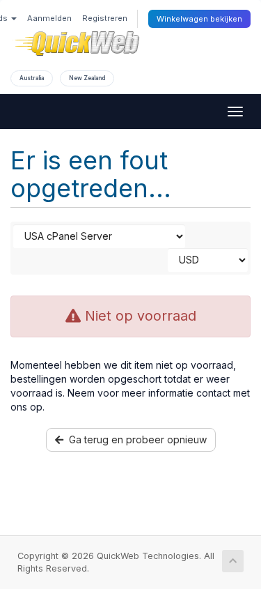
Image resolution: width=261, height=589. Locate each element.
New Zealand (87, 78)
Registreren (104, 18)
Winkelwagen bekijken (199, 19)
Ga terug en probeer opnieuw (135, 439)
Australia (31, 78)
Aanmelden (49, 18)
